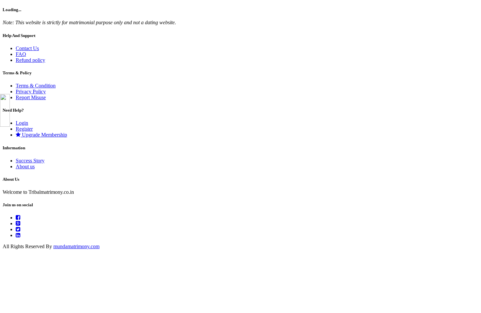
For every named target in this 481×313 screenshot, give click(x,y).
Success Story (30, 160)
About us (25, 166)
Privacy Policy (31, 91)
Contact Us (27, 48)
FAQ (21, 54)
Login (22, 123)
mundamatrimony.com (76, 246)
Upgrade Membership (44, 135)
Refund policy (30, 60)
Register (24, 129)
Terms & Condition (36, 85)
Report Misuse (31, 97)
